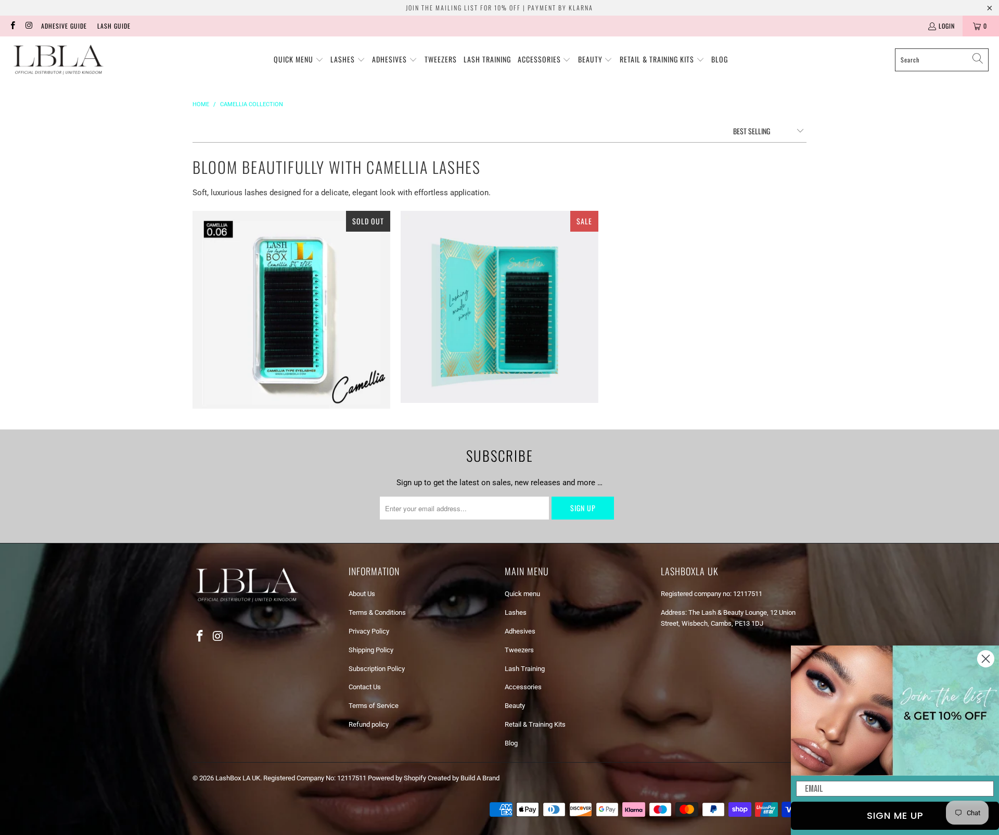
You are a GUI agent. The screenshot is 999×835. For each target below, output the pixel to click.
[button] (299, 60)
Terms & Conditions (377, 612)
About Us (362, 594)
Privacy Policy (369, 631)
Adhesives (520, 631)
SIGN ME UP (895, 815)
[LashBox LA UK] (58, 60)
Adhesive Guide (64, 25)
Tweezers (519, 650)
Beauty (515, 706)
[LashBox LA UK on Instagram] (28, 25)
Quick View (291, 345)
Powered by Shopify (397, 778)
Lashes (516, 612)
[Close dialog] (986, 659)
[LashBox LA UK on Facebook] (12, 25)
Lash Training (525, 669)
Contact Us (365, 687)
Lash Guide (114, 25)
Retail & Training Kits (535, 724)
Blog (511, 743)
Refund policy (369, 724)
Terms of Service (374, 706)
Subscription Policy (377, 669)
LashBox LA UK (237, 778)
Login (947, 25)
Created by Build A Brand (463, 778)
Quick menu (522, 594)
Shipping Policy (371, 650)
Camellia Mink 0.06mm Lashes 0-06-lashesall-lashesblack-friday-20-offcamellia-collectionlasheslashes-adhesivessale (291, 310)
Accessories (523, 687)
